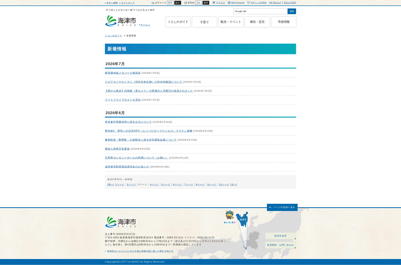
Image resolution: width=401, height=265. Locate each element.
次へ (233, 184)
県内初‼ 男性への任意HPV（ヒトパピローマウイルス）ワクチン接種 (149, 131)
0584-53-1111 (175, 237)
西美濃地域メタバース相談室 (123, 73)
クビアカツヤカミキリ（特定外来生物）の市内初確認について (143, 82)
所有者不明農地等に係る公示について (128, 122)
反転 (198, 3)
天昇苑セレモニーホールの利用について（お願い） (136, 157)
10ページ (224, 184)
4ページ (154, 184)
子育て (204, 22)
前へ (110, 184)
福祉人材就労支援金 (117, 148)
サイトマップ (128, 3)
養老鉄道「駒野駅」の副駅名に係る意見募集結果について (141, 139)
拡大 (177, 3)
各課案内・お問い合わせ (280, 245)
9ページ (211, 184)
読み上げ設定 (290, 2)
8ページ (200, 184)
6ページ (177, 184)
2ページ (131, 184)
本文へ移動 (112, 3)
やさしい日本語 (259, 2)
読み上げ (277, 2)
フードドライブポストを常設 (123, 99)
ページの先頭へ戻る (284, 207)
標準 (170, 3)
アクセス (220, 2)
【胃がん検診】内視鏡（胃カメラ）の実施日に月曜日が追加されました (149, 90)
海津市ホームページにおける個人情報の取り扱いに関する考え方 (140, 251)
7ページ (188, 184)
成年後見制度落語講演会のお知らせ (127, 166)
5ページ (165, 184)
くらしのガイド (113, 36)
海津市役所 (280, 236)
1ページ (119, 184)
